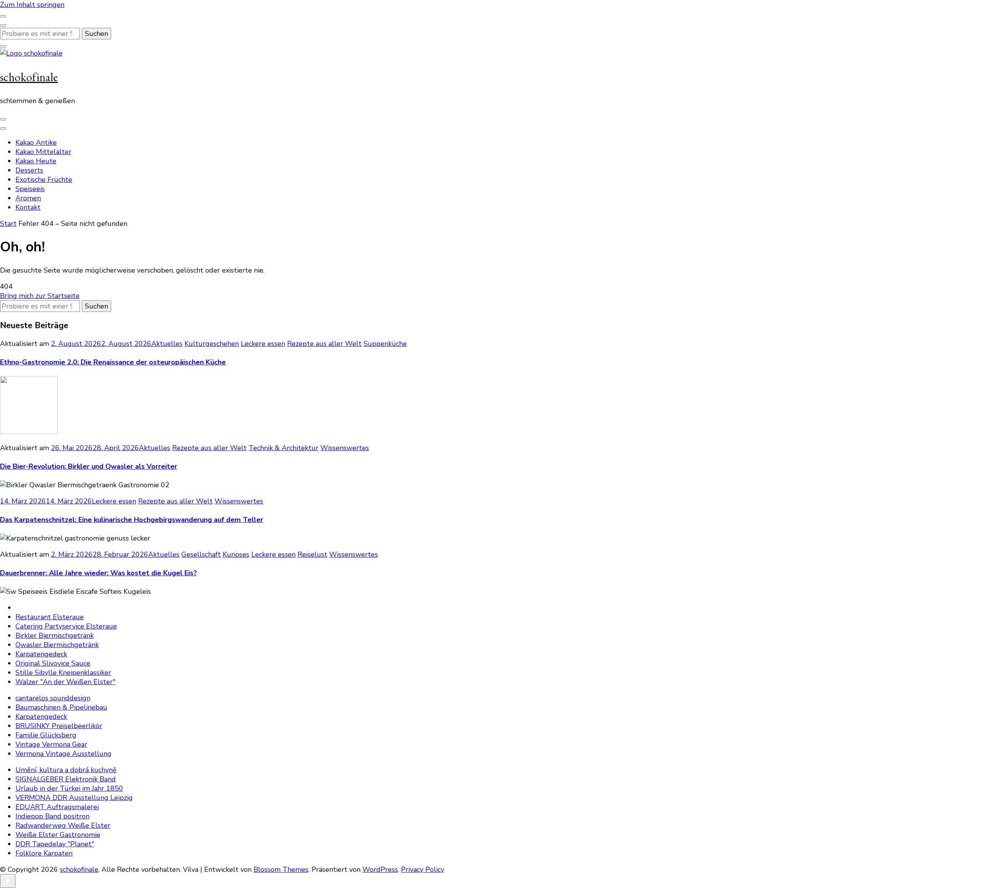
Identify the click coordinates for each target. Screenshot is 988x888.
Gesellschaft (201, 554)
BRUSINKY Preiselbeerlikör (58, 725)
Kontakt (28, 207)
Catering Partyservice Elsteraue (66, 626)
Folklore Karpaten (44, 853)
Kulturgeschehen (211, 343)
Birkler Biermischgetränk (54, 635)
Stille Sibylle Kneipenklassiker (63, 672)
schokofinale (29, 77)
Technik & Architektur (283, 447)
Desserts (29, 170)
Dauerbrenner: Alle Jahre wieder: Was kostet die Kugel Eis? (98, 573)
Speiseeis (30, 188)
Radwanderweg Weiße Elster (62, 825)
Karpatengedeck (41, 654)
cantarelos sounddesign (52, 698)
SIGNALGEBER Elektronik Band (65, 779)
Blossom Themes (281, 869)
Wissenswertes (344, 447)
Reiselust (312, 554)
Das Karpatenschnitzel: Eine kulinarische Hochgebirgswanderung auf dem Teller (131, 519)
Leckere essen (263, 343)
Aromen (28, 198)
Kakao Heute (35, 161)
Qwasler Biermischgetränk (57, 644)
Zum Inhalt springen (32, 4)
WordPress (380, 869)
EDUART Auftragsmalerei (57, 807)
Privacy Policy (422, 869)
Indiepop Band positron (52, 816)
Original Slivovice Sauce (52, 663)
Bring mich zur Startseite (40, 295)
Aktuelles (167, 343)
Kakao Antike (36, 142)
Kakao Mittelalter (43, 151)
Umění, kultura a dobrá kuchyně (66, 769)
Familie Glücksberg (45, 735)
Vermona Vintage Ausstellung (63, 753)
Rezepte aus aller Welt (324, 343)
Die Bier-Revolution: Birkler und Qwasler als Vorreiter (88, 466)
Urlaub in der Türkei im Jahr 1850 (69, 788)
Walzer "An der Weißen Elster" (65, 681)
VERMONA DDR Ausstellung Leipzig (74, 797)
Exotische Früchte (43, 179)
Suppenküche (385, 343)
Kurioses (236, 554)
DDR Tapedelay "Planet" (54, 844)
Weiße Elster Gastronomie (57, 834)
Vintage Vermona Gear (51, 744)
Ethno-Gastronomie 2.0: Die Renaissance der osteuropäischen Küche (113, 362)
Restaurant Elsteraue (49, 617)
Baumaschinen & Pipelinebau (61, 707)
